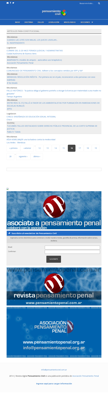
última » (36, 156)
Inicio (17, 22)
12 (39, 148)
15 (64, 148)
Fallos (41, 22)
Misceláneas (70, 22)
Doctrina (29, 22)
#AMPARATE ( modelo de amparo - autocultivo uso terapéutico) (34, 60)
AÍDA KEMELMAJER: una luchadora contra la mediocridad (31, 139)
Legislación (54, 22)
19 (96, 148)
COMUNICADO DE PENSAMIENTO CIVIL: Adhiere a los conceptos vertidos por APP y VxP (45, 70)
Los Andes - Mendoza (16, 142)
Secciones (85, 22)
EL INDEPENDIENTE (15, 43)
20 (10, 156)
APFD (9, 109)
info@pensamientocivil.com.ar (54, 369)
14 (56, 148)
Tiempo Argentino (14, 96)
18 (88, 148)
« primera (13, 148)
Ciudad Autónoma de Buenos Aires (21, 53)
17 (80, 148)
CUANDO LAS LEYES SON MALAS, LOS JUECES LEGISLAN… (32, 40)
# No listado (12, 83)
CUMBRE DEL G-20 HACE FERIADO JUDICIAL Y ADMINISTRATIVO (35, 50)
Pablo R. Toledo (14, 132)
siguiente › (23, 156)
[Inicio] (54, 12)
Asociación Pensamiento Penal (20, 63)
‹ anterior (27, 148)
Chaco (9, 119)
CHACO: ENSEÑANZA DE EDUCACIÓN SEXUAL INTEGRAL (31, 116)
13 (47, 148)
